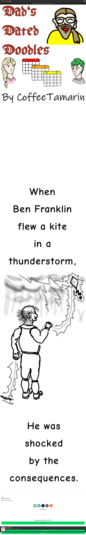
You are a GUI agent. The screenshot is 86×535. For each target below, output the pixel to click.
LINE (35, 505)
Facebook (39, 505)
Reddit (51, 505)
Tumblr (47, 505)
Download (43, 523)
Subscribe (43, 509)
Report (43, 514)
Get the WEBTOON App (45, 530)
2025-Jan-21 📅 (7, 1)
